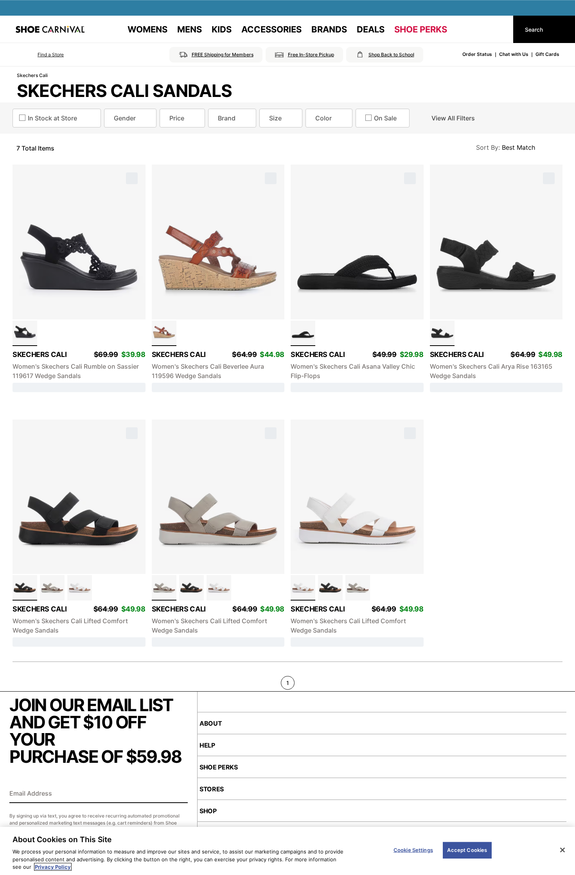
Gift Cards (547, 54)
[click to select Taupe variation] (52, 588)
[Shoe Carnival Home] (50, 29)
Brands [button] (329, 29)
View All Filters (453, 118)
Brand (226, 118)
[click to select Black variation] (25, 333)
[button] (40, 55)
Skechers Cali (32, 75)
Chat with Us (513, 54)
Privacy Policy (53, 867)
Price (176, 118)
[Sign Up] (179, 794)
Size (275, 118)
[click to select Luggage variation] (164, 333)
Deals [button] (371, 29)
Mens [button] (189, 29)
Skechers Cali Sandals (124, 90)
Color (323, 118)
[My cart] (500, 29)
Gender (125, 118)
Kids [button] (222, 29)
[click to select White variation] (79, 588)
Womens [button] (147, 29)
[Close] (562, 850)
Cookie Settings (413, 850)
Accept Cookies (467, 850)
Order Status (477, 54)
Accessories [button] (271, 29)
